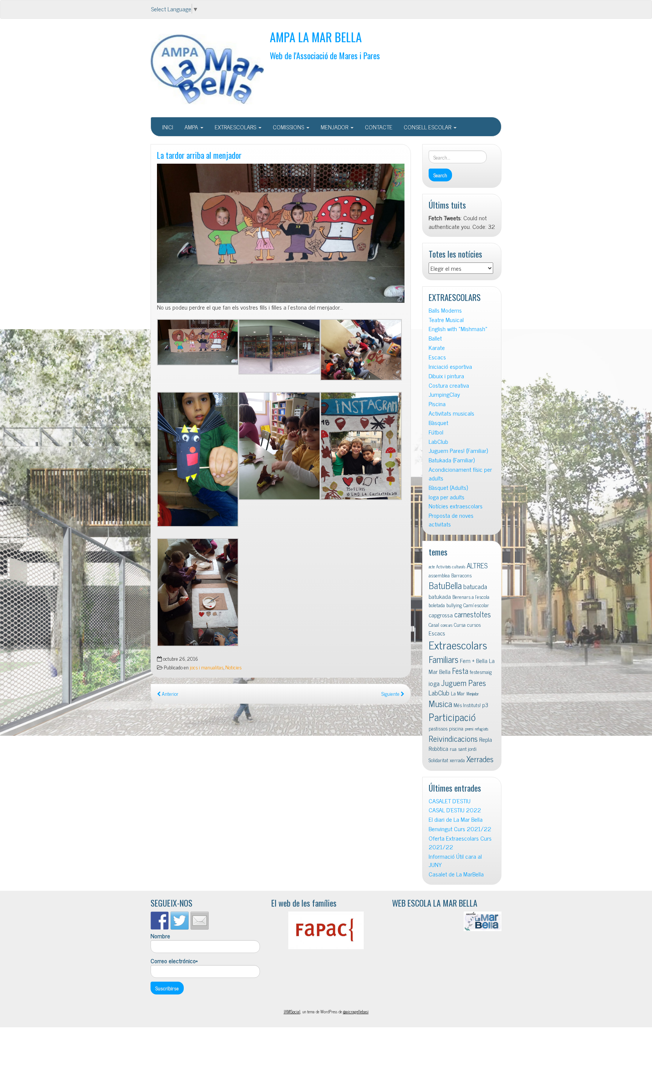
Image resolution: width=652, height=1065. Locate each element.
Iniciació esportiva (450, 366)
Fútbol (436, 432)
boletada (437, 605)
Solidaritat (438, 760)
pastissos (438, 728)
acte (432, 566)
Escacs (437, 357)
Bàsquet (438, 422)
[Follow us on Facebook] (160, 921)
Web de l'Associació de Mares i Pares (325, 55)
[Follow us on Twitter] (180, 921)
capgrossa (441, 615)
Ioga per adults (446, 497)
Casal (434, 624)
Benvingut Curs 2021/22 (460, 828)
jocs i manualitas (206, 667)
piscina (456, 728)
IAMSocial (292, 1011)
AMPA (192, 127)
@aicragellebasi (356, 1011)
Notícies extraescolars (456, 506)
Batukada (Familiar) (452, 460)
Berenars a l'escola (470, 596)
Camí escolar (476, 605)
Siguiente (391, 693)
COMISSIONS (289, 127)
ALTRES (477, 565)
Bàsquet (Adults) (448, 487)
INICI (167, 127)
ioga (434, 683)
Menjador (472, 694)
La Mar (458, 693)
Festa (460, 670)
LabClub (438, 441)
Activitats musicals (451, 413)
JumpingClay (444, 394)
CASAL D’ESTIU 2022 (455, 810)
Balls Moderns (445, 310)
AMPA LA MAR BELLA (316, 37)
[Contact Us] (200, 921)
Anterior (169, 693)
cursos (474, 624)
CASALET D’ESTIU (450, 800)
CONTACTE (378, 127)
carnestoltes (472, 614)
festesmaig (481, 672)
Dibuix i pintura (446, 375)
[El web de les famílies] (326, 930)
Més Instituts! (467, 705)
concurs (446, 625)
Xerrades (480, 758)
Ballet (435, 338)
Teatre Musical (446, 319)
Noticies (233, 667)
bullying (454, 605)
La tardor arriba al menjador (199, 155)
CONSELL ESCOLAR (428, 127)
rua (453, 748)
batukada (440, 596)
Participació (452, 717)
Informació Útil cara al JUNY (455, 860)
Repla (485, 739)
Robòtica (438, 748)
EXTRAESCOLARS (236, 127)
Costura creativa (449, 385)
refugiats (481, 729)
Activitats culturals (450, 566)
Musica (440, 704)
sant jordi (467, 748)
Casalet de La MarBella (456, 874)
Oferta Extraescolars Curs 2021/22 (460, 842)
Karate (437, 347)
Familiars (443, 659)
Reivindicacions (453, 738)
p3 (485, 704)
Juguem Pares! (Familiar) (458, 450)
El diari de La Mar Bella (456, 819)
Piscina (437, 403)
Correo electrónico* (174, 960)
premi (469, 729)
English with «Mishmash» (458, 328)
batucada (475, 586)
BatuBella (445, 585)
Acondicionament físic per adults (460, 473)
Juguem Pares (463, 682)
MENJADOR (335, 127)
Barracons (461, 575)
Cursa (460, 624)
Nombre (160, 936)
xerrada (457, 760)
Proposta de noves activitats (451, 519)
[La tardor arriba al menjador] (280, 233)
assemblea (439, 575)
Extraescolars (458, 644)
